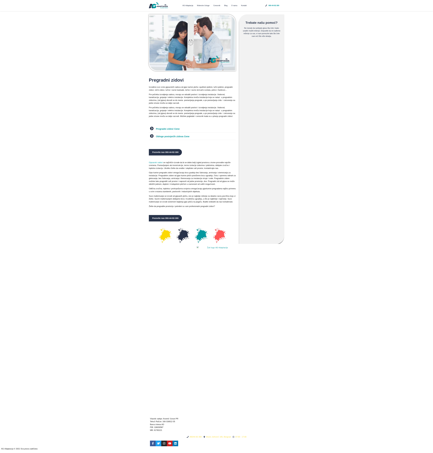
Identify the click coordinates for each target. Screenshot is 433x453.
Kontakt (244, 5)
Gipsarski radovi (156, 162)
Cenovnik (216, 5)
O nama (234, 5)
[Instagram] (164, 443)
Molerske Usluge (203, 5)
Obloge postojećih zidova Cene (172, 136)
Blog (225, 5)
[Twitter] (158, 443)
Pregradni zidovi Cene (168, 129)
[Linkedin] (175, 443)
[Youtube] (170, 443)
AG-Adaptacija (187, 5)
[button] (192, 129)
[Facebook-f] (153, 443)
